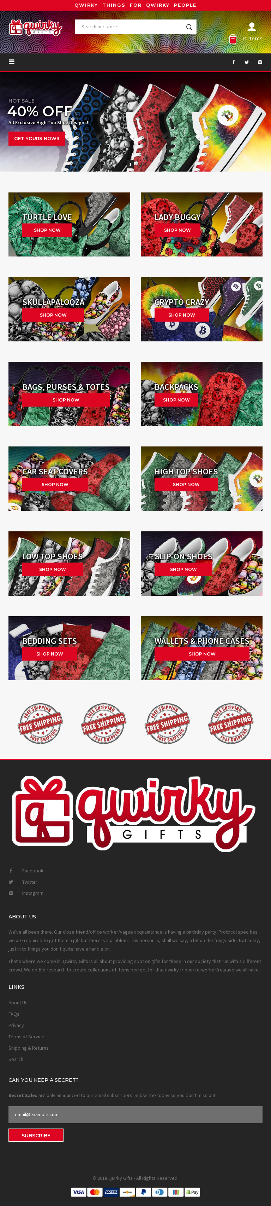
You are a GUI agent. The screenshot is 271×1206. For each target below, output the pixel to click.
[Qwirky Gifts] (202, 224)
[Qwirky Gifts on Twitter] (243, 62)
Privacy (16, 1025)
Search (15, 1059)
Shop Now (53, 315)
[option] (135, 122)
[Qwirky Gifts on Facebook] (229, 62)
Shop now (47, 230)
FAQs (13, 1014)
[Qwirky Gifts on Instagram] (256, 62)
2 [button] (141, 164)
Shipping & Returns (28, 1048)
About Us (18, 1002)
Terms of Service (26, 1036)
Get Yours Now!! (36, 140)
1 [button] (130, 164)
